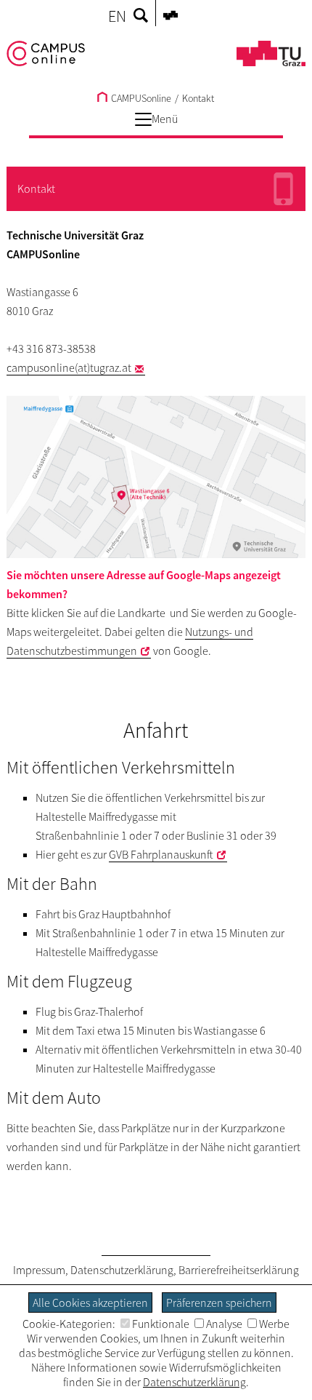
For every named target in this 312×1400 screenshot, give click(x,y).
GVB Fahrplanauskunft (161, 854)
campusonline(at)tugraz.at (69, 367)
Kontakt (198, 98)
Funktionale (160, 1323)
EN (117, 16)
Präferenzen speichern (219, 1302)
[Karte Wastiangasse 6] (156, 477)
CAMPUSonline (140, 98)
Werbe (274, 1323)
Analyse (224, 1323)
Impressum (39, 1269)
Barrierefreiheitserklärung (238, 1269)
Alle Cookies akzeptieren (90, 1302)
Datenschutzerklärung (121, 1269)
